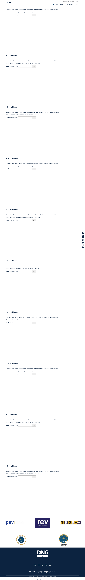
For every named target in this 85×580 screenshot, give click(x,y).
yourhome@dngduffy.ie (41, 573)
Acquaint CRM (39, 576)
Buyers (61, 4)
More (77, 4)
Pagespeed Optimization (40, 579)
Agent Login (54, 576)
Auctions (71, 4)
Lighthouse (46, 579)
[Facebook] (35, 565)
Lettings (66, 4)
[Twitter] (50, 565)
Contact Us (77, 1)
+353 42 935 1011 (32, 573)
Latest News (72, 1)
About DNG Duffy (66, 1)
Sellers (57, 4)
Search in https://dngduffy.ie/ (12, 15)
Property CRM (48, 576)
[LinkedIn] (46, 565)
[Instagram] (39, 565)
